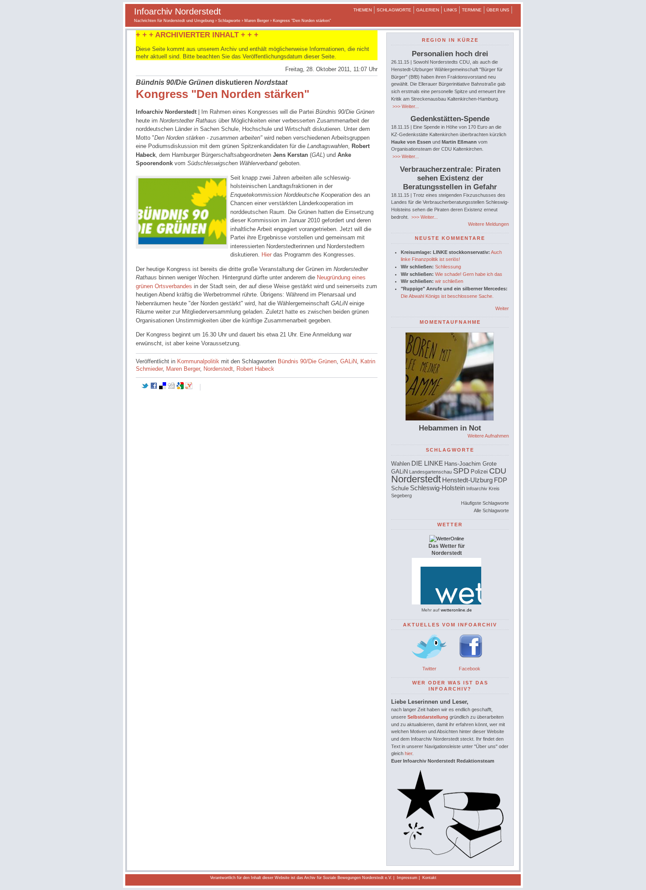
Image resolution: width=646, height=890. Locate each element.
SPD (461, 471)
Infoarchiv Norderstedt (177, 11)
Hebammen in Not (450, 428)
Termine (472, 9)
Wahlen (400, 463)
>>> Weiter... (405, 106)
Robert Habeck (255, 368)
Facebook (469, 668)
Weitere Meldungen (488, 224)
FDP (500, 480)
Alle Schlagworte (491, 510)
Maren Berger (256, 20)
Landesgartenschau (430, 471)
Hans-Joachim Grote (470, 463)
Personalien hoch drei (450, 54)
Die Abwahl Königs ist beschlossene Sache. (447, 296)
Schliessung (448, 266)
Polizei (479, 471)
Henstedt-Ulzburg (467, 480)
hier (408, 753)
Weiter (502, 308)
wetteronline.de (456, 610)
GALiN (348, 361)
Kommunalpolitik (198, 361)
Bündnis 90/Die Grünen (307, 361)
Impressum (407, 878)
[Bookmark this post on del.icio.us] (162, 387)
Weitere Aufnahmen (488, 435)
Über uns (497, 9)
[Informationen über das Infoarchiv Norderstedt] (450, 856)
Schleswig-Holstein (437, 488)
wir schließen (449, 281)
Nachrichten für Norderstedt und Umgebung (174, 20)
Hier (266, 254)
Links (450, 9)
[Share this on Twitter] (145, 387)
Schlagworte (394, 9)
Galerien (427, 9)
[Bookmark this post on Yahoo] (188, 387)
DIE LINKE (427, 463)
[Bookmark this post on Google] (180, 387)
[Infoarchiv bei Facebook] (471, 661)
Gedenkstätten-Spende (450, 119)
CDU (497, 471)
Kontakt (429, 878)
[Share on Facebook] (153, 387)
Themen (362, 9)
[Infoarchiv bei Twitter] (429, 661)
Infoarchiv (476, 488)
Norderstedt (218, 368)
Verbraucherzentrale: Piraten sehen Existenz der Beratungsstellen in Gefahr (450, 178)
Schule (400, 488)
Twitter (429, 668)
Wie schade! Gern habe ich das (468, 274)
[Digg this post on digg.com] (171, 387)
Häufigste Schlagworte (485, 503)
